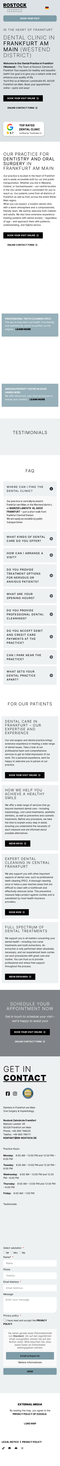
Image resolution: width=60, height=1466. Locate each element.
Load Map (30, 1423)
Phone (6, 1269)
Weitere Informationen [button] (30, 1362)
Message (8, 1294)
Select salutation (12, 1248)
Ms (23, 1252)
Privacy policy (11, 1315)
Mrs (16, 1252)
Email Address (11, 1282)
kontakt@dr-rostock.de (20, 1137)
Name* (7, 1257)
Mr (7, 1252)
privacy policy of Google (30, 1414)
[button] (54, 7)
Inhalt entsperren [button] (30, 1355)
